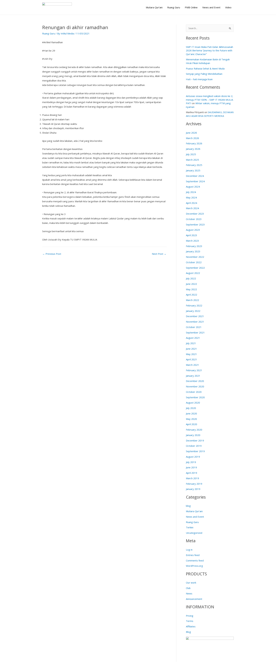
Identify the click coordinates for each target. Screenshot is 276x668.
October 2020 (194, 391)
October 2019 (194, 445)
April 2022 (191, 294)
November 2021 (195, 321)
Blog (188, 631)
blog (188, 505)
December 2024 (195, 175)
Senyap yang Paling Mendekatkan (204, 73)
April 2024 (191, 202)
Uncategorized (194, 532)
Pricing (189, 615)
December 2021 (195, 316)
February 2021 (194, 370)
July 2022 (191, 278)
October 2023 (194, 219)
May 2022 (191, 289)
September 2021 (195, 332)
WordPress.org (194, 565)
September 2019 (195, 451)
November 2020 (195, 386)
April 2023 (191, 235)
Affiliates (190, 626)
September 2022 (195, 267)
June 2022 (191, 283)
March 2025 (192, 159)
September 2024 (195, 181)
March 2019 (192, 478)
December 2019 (195, 440)
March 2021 (192, 364)
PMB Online (191, 7)
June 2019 (191, 467)
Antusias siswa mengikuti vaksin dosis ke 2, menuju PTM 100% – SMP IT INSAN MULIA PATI (209, 99)
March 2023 (192, 240)
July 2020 (191, 408)
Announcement (194, 598)
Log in (189, 549)
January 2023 (193, 251)
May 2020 (191, 418)
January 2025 (193, 170)
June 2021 (191, 348)
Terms (189, 621)
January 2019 (193, 489)
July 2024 (191, 192)
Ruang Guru (173, 7)
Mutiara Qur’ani (154, 7)
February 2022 (194, 305)
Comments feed (195, 560)
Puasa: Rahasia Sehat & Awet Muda (205, 68)
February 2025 (194, 165)
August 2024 (193, 186)
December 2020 (195, 381)
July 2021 (191, 343)
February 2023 (194, 246)
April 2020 (191, 424)
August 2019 (193, 456)
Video (228, 7)
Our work (191, 582)
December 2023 (195, 213)
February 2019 (194, 483)
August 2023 (193, 229)
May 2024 (191, 197)
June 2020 (191, 413)
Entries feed (192, 555)
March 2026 (192, 138)
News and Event (211, 7)
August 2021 (193, 337)
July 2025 (191, 154)
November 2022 (195, 256)
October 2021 (194, 327)
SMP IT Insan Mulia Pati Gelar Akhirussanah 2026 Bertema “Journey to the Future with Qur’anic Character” (209, 50)
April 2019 (191, 472)
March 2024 (192, 208)
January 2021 (193, 375)
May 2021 (191, 354)
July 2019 (191, 462)
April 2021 (191, 359)
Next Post (159, 254)
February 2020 (194, 429)
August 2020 (193, 402)
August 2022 (193, 273)
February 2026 (194, 143)
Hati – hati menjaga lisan (199, 79)
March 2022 (192, 300)
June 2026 (191, 132)
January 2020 (193, 435)
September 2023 (195, 224)
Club (188, 588)
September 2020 (195, 397)
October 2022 (194, 262)
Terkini (189, 527)
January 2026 (193, 148)
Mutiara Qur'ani (194, 511)
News (189, 593)
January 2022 (193, 310)
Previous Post (51, 254)
